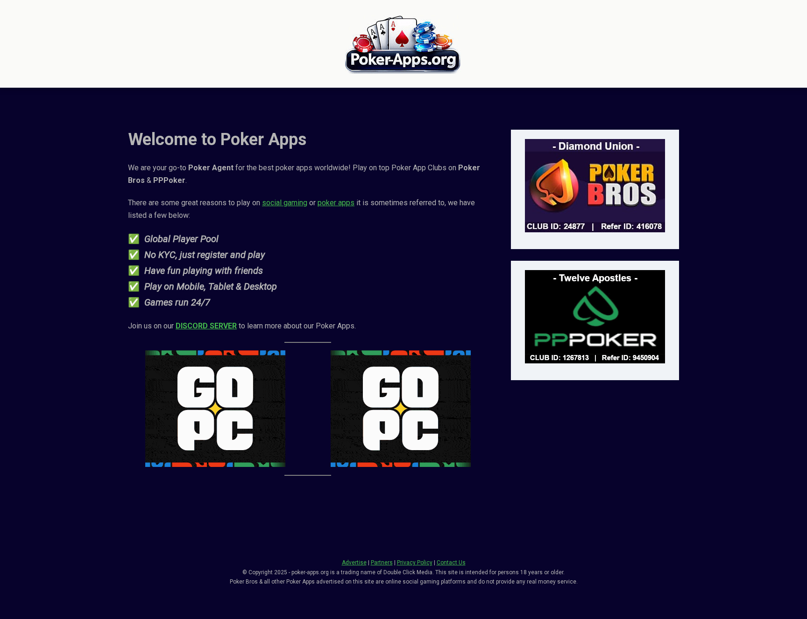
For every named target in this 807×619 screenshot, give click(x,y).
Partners (382, 562)
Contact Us (451, 562)
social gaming (284, 202)
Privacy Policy (414, 562)
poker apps (336, 202)
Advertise (354, 562)
